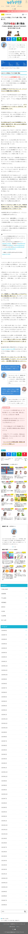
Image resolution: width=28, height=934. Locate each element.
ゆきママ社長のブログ (7, 349)
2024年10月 (4, 727)
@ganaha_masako (6, 243)
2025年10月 (4, 674)
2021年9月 (4, 838)
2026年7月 (4, 634)
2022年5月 (4, 807)
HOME (3, 918)
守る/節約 (7, 6)
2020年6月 (4, 904)
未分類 (2, 14)
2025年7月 (4, 688)
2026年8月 (4, 630)
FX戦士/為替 (4, 589)
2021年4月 (4, 860)
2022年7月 (4, 798)
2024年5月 (4, 750)
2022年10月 (4, 794)
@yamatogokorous (20, 245)
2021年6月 (4, 851)
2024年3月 (4, 758)
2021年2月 (4, 869)
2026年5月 (4, 643)
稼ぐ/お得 (13, 6)
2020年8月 (4, 896)
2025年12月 (4, 665)
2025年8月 (4, 683)
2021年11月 (4, 829)
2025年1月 (4, 714)
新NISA (3, 607)
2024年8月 (4, 736)
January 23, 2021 (6, 254)
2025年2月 (4, 710)
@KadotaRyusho (21, 243)
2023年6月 (4, 785)
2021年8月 (4, 842)
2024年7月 (4, 741)
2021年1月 (4, 873)
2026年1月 (4, 661)
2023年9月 (4, 780)
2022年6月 (4, 803)
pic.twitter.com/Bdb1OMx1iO (9, 249)
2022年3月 (4, 811)
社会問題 (3, 615)
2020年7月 (4, 900)
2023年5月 (4, 789)
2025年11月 (4, 670)
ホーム (2, 6)
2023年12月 (4, 772)
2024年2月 (4, 763)
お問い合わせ (19, 6)
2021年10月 (4, 834)
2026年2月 (4, 657)
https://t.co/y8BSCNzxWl (18, 247)
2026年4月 (4, 648)
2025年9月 (4, 679)
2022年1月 (4, 820)
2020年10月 (4, 887)
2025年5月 (4, 696)
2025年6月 (4, 692)
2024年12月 (4, 719)
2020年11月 (4, 882)
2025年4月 (4, 701)
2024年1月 (4, 767)
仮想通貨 (3, 593)
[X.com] (13, 9)
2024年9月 (4, 732)
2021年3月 (4, 865)
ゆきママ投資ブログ (11, 932)
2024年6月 (4, 745)
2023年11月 (4, 776)
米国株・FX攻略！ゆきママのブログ (14, 11)
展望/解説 (3, 602)
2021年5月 (4, 856)
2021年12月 (4, 825)
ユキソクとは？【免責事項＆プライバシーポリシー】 (14, 924)
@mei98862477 (10, 245)
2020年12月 (4, 878)
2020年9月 (4, 891)
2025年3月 (4, 705)
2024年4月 (4, 754)
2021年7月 (4, 847)
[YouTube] (15, 9)
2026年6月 (4, 639)
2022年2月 (4, 816)
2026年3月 (4, 652)
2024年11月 (4, 723)
